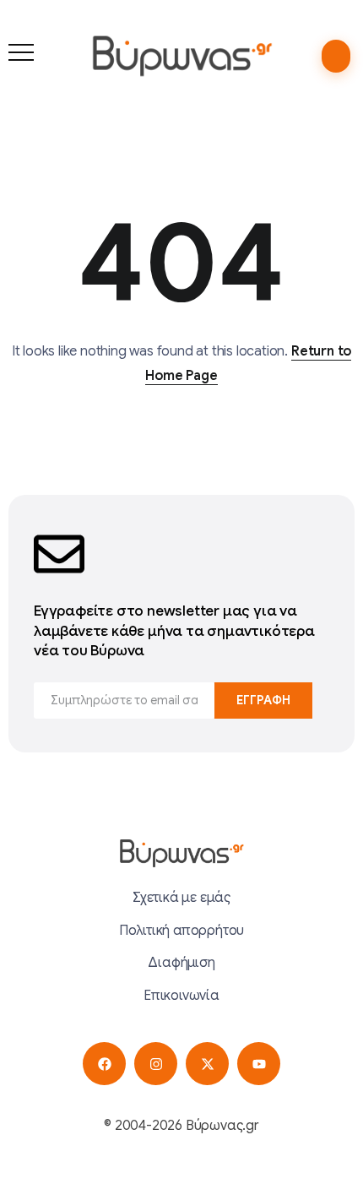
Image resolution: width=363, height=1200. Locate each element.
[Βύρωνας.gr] (182, 55)
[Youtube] (258, 1063)
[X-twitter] (207, 1063)
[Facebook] (104, 1063)
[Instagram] (155, 1063)
